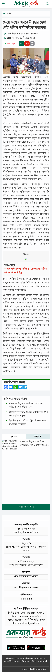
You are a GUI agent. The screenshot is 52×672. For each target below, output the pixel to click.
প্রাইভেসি (32, 669)
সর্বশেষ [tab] (14, 436)
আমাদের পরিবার (41, 669)
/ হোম (8, 13)
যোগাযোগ (24, 669)
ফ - (27, 43)
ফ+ (21, 43)
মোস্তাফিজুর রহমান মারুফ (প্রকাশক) (22, 33)
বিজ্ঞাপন (26, 254)
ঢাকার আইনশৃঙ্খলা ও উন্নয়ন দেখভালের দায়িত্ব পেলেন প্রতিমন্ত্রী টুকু (34, 445)
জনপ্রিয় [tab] (38, 436)
